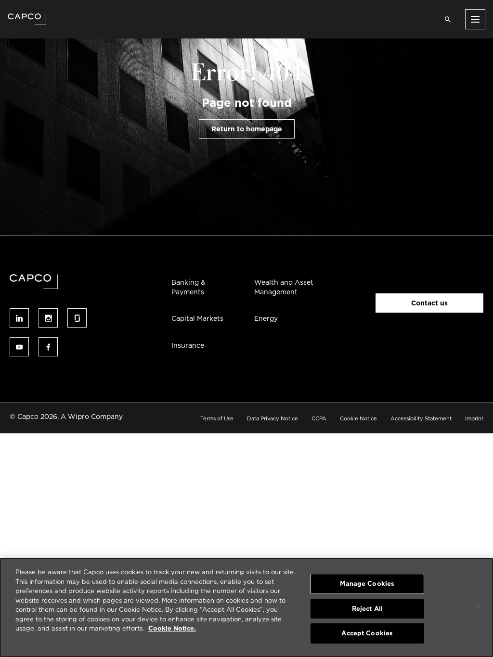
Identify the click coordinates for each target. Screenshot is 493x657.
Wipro (78, 416)
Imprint (474, 418)
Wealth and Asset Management (283, 287)
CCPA (318, 418)
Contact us (429, 303)
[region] (246, 607)
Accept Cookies (367, 633)
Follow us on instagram (48, 318)
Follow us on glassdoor (77, 318)
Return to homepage (246, 129)
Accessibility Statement (421, 418)
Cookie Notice (358, 418)
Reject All (367, 608)
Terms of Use (217, 418)
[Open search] (447, 19)
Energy (266, 318)
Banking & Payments (188, 287)
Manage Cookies (367, 583)
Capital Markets (197, 318)
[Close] (477, 606)
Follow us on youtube (19, 346)
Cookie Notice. (172, 628)
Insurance (187, 345)
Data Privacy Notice (272, 418)
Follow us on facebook (48, 346)
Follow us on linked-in (19, 318)
